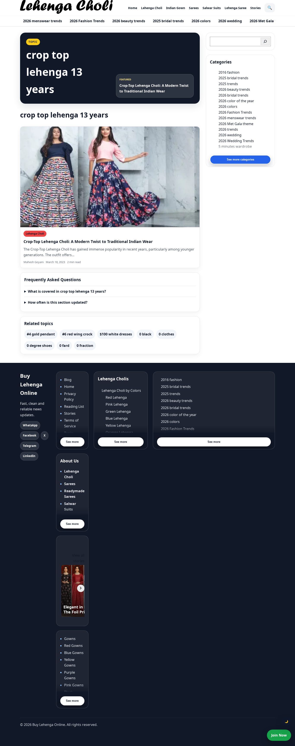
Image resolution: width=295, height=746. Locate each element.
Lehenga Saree (235, 8)
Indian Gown (175, 8)
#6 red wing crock (77, 334)
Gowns (70, 638)
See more (72, 441)
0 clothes (166, 334)
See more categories (240, 159)
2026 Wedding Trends (236, 140)
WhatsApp (30, 425)
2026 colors (201, 21)
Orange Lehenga (119, 432)
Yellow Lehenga (118, 425)
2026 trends (228, 129)
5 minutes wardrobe (235, 146)
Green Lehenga (118, 411)
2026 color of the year (236, 100)
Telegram (29, 446)
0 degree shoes (39, 345)
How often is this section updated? (57, 302)
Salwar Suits (212, 8)
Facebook (29, 435)
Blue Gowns (74, 652)
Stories (255, 8)
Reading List (74, 406)
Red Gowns (73, 645)
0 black (145, 334)
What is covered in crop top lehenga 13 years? (67, 291)
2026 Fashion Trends (87, 21)
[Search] (265, 41)
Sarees (194, 8)
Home (132, 8)
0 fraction (85, 345)
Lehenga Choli (151, 8)
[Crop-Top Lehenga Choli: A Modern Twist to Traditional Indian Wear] (110, 177)
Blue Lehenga (117, 418)
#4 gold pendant (41, 334)
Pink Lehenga (117, 404)
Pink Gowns (74, 685)
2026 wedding (230, 21)
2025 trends (228, 83)
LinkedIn (29, 456)
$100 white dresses (116, 334)
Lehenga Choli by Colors (121, 390)
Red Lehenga (116, 397)
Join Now (279, 735)
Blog (67, 379)
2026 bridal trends (233, 95)
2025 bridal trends (168, 21)
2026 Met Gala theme (268, 21)
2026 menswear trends (42, 21)
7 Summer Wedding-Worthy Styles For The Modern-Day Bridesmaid (245, 152)
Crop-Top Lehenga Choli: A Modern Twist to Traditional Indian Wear (88, 241)
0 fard (64, 345)
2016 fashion (229, 72)
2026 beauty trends (128, 21)
